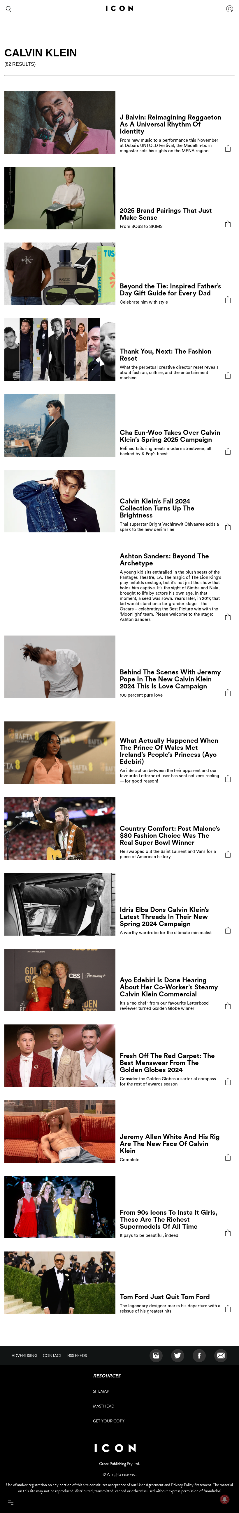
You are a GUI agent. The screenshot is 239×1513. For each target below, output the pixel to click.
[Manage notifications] (224, 1499)
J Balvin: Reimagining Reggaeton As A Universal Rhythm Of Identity (170, 124)
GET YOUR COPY (108, 1421)
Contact (52, 1355)
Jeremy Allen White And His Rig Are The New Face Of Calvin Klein (170, 1143)
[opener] (10, 1502)
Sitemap (101, 1391)
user (229, 8)
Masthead (103, 1406)
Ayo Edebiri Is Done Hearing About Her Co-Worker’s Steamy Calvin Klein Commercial (169, 987)
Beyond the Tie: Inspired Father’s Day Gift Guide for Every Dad (170, 290)
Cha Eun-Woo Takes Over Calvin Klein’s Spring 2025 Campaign (170, 436)
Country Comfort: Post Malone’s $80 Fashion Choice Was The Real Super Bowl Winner (170, 835)
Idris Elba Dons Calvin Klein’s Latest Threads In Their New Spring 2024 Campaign (164, 916)
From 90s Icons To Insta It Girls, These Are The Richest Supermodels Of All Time (168, 1219)
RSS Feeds (77, 1355)
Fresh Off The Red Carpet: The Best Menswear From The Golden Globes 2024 (167, 1062)
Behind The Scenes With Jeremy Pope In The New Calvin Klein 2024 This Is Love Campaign (170, 679)
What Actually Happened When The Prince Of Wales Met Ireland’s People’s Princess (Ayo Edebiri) (169, 751)
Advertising (24, 1355)
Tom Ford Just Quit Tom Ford (165, 1297)
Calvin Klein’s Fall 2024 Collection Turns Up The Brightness (157, 508)
